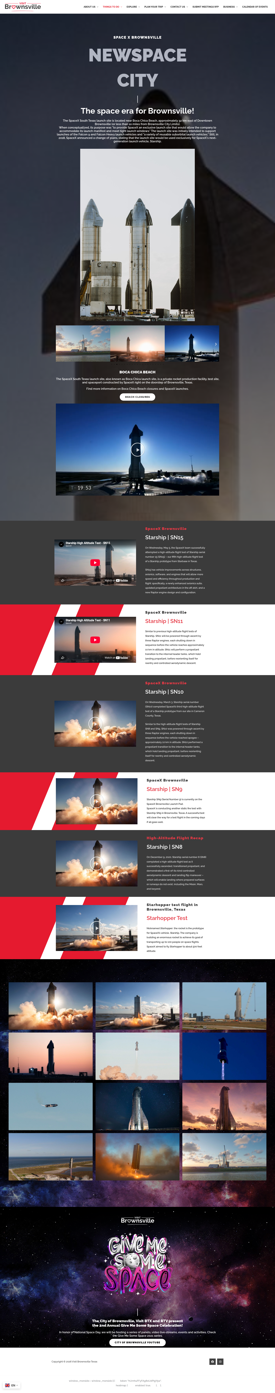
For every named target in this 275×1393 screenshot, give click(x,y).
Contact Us (177, 6)
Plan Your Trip (153, 6)
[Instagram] (220, 1362)
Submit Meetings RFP (205, 6)
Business (229, 6)
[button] (59, 344)
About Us (89, 6)
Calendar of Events (255, 6)
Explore (132, 6)
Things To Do (111, 6)
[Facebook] (212, 1362)
